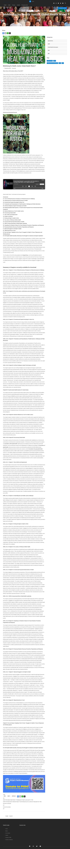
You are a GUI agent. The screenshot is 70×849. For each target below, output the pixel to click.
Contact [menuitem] (45, 8)
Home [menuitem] (21, 8)
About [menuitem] (25, 8)
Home (4, 24)
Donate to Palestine (9, 839)
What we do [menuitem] (39, 8)
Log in (33, 1)
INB (48, 53)
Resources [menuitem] (51, 8)
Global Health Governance (53, 47)
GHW (4, 796)
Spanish (11, 816)
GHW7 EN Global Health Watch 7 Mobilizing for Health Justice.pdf (16, 799)
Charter (6, 835)
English (6, 816)
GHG (49, 50)
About (6, 830)
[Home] (8, 8)
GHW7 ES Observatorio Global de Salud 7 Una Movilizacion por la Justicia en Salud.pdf (20, 801)
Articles (14, 796)
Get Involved (7, 833)
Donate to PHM (62, 8)
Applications (50, 40)
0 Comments (14, 68)
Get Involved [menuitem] (31, 8)
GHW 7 (9, 796)
